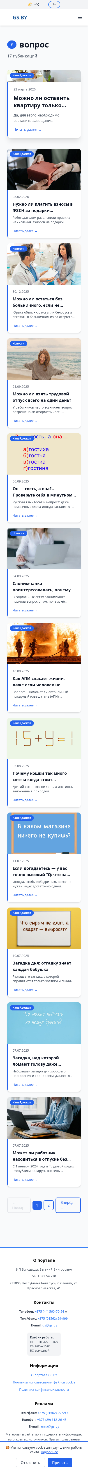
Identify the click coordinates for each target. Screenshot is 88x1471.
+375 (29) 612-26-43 (52, 1419)
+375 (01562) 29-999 (53, 1318)
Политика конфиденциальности (44, 1389)
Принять (60, 1462)
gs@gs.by (49, 1325)
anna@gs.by (49, 1426)
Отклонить (30, 1462)
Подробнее (49, 1452)
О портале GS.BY (44, 1375)
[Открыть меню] (79, 17)
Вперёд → (66, 1205)
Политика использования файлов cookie (44, 1382)
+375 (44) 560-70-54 (49, 1311)
